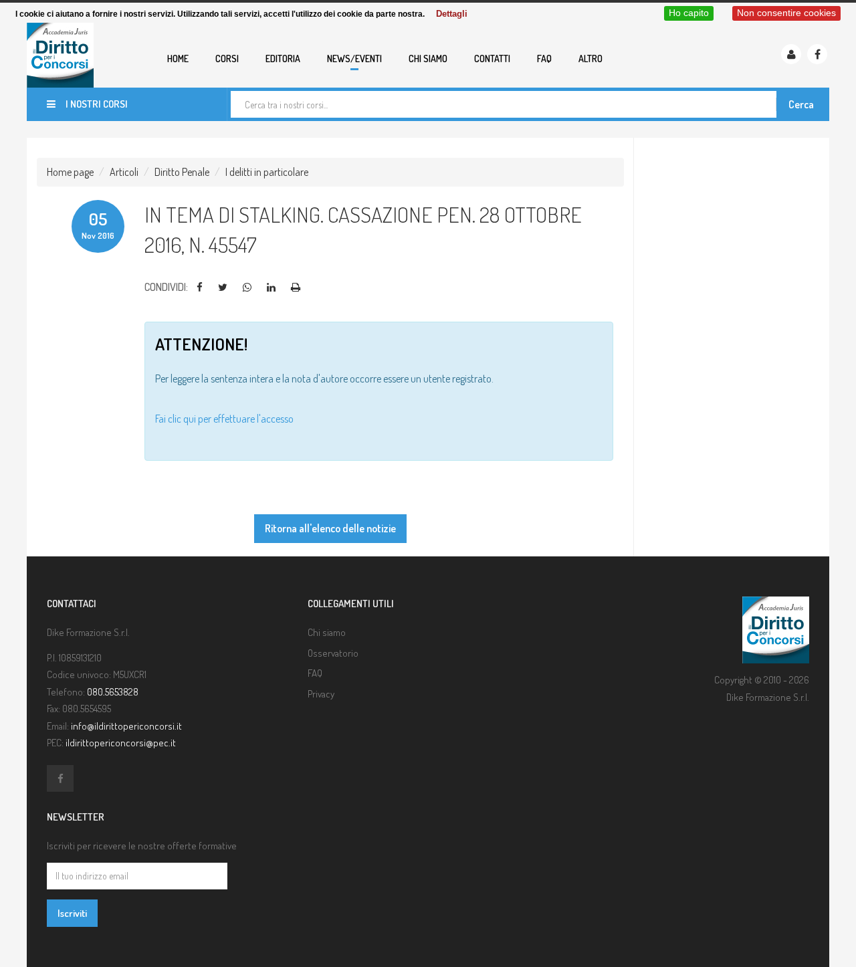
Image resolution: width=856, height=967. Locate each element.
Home (178, 58)
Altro (590, 58)
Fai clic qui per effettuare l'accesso (224, 418)
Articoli (124, 172)
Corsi (227, 58)
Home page (70, 172)
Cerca (801, 104)
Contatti (492, 58)
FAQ (544, 58)
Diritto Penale (181, 172)
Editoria (282, 58)
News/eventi (354, 58)
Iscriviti (72, 913)
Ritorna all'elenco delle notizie (330, 528)
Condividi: (166, 287)
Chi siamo (428, 58)
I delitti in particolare (266, 172)
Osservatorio (333, 653)
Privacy (321, 693)
